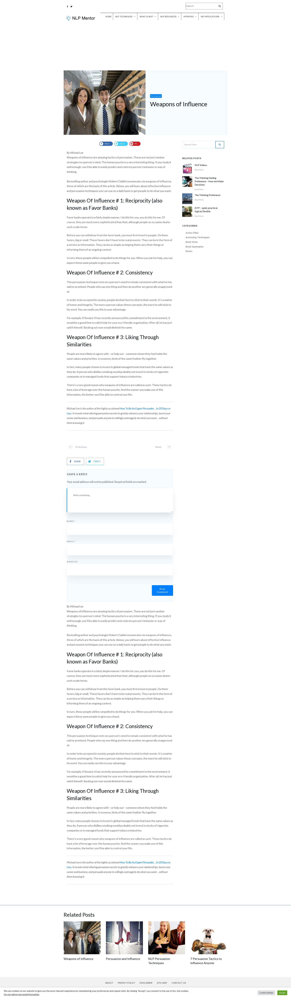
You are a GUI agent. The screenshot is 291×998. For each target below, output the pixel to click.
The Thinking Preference (207, 195)
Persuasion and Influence (123, 958)
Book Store (192, 241)
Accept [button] (282, 992)
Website (72, 561)
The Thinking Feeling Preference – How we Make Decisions (209, 181)
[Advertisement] (145, 48)
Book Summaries (195, 246)
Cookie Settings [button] (266, 992)
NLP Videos (201, 165)
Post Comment (162, 590)
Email (71, 541)
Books (189, 251)
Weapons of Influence (78, 958)
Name (71, 521)
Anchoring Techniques (198, 237)
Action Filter (192, 232)
